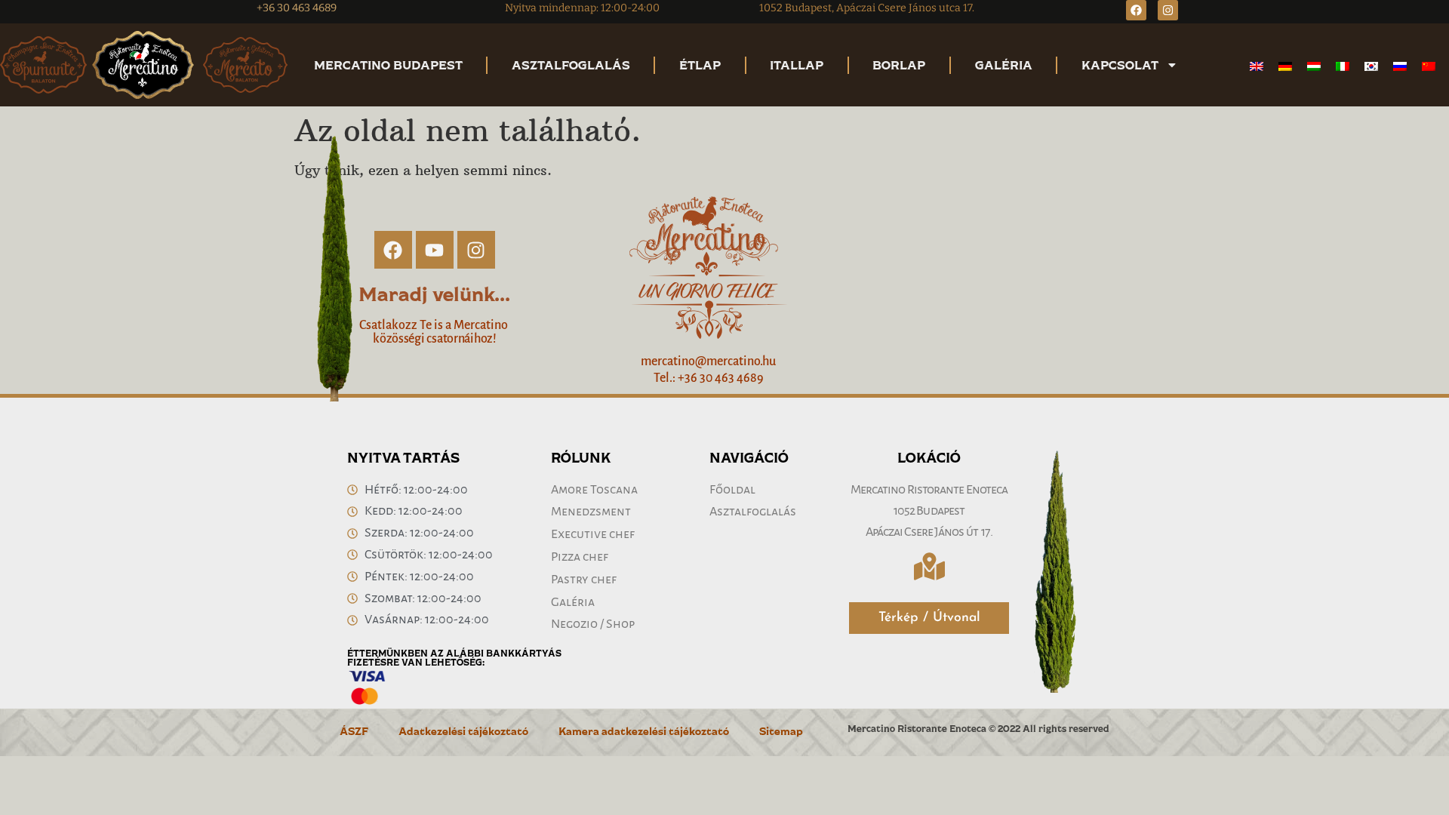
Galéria (1003, 65)
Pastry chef (584, 579)
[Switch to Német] (1285, 66)
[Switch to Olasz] (1342, 66)
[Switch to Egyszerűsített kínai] (1428, 66)
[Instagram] (1168, 10)
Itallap (796, 65)
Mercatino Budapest (388, 65)
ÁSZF (354, 731)
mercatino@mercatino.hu (708, 361)
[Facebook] (1136, 10)
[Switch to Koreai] (1371, 66)
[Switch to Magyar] (1314, 66)
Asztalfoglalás (571, 65)
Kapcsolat (1119, 65)
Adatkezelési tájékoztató (463, 731)
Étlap (700, 65)
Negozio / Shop (593, 624)
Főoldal (732, 490)
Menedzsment (591, 511)
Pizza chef (579, 557)
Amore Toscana (594, 490)
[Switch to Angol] (1256, 66)
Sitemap (781, 731)
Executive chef (593, 534)
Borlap (898, 65)
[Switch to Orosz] (1400, 66)
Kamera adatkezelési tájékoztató (643, 731)
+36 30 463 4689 (297, 8)
